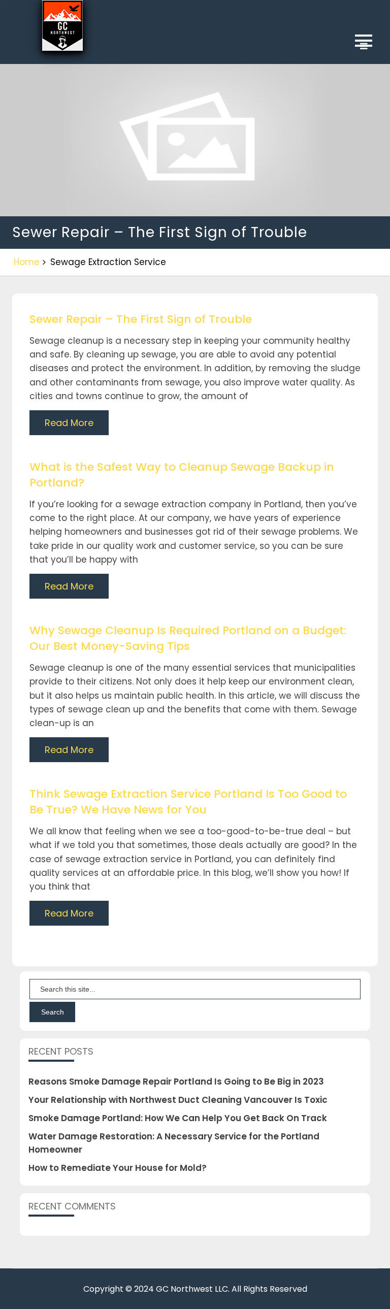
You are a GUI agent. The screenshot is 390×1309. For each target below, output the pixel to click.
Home (27, 262)
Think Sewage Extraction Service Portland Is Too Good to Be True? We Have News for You (188, 801)
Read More (69, 422)
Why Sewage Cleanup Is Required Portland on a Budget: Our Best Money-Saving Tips (187, 638)
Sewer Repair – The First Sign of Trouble (140, 319)
